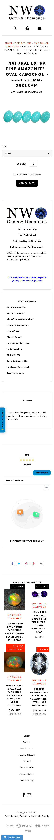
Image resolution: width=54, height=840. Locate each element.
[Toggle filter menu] (46, 487)
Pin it (26, 563)
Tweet (19, 563)
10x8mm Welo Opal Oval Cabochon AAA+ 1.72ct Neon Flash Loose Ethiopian (15, 695)
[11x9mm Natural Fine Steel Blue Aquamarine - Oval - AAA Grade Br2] (39, 664)
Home (9, 43)
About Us (27, 742)
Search (27, 735)
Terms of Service (27, 774)
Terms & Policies (27, 767)
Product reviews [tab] (14, 480)
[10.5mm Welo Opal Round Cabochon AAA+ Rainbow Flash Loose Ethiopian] (14, 599)
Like (12, 563)
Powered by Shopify (40, 816)
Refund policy (27, 780)
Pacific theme (11, 816)
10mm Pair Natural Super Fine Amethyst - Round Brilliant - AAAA (39, 622)
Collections (23, 43)
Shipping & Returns (27, 754)
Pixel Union (25, 816)
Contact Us (13, 837)
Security (27, 761)
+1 (33, 563)
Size (4, 146)
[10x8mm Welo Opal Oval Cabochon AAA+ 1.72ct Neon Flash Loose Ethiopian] (14, 662)
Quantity (21, 163)
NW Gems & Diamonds (27, 91)
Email (41, 563)
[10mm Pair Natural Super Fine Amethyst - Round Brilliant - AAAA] (39, 594)
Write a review (42, 473)
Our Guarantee (27, 748)
